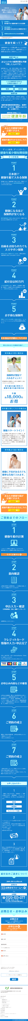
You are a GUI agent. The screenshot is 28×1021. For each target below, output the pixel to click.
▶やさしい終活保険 (4, 1016)
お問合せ (21, 1)
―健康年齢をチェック (5, 1001)
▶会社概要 (3, 1010)
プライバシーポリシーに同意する (15, 974)
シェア (24, 1)
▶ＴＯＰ (2, 997)
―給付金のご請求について (6, 1007)
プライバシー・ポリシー (14, 971)
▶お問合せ (3, 1015)
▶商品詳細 (3, 1008)
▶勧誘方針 (3, 1012)
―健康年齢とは (4, 999)
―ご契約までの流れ (5, 1005)
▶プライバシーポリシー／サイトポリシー (8, 1013)
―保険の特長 (3, 1002)
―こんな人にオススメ (5, 1004)
